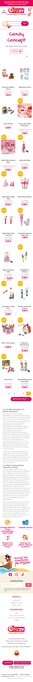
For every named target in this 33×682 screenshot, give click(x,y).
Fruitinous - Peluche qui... (25, 344)
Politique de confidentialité (10, 674)
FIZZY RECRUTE (22, 663)
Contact (7, 663)
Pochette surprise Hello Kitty (25, 234)
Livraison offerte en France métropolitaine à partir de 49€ (7, 530)
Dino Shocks (8, 124)
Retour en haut (21, 399)
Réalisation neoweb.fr (18, 678)
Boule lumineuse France (24, 307)
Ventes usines (16, 605)
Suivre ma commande (16, 615)
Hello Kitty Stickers (25, 197)
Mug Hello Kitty (24, 160)
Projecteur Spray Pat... (8, 307)
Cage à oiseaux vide (8, 271)
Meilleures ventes (16, 603)
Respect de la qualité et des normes (8, 545)
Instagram (16, 574)
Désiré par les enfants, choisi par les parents (25, 545)
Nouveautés (16, 600)
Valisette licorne (25, 87)
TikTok (22, 574)
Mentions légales (25, 674)
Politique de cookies (7, 676)
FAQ (16, 613)
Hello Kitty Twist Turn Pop (8, 234)
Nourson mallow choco (8, 88)
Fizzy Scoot (8, 379)
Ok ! (25, 23)
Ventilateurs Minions (24, 271)
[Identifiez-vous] (29, 14)
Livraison (16, 620)
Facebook (10, 574)
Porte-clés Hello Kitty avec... (25, 124)
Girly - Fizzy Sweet (8, 343)
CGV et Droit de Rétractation (16, 618)
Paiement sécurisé (25, 527)
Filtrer (15, 51)
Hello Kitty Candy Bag (8, 197)
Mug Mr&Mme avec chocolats (25, 380)
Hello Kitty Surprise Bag (8, 161)
